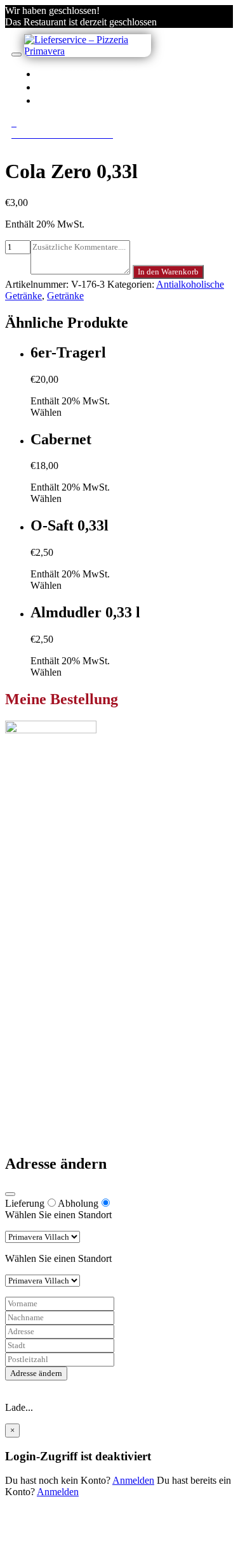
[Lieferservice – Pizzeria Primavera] (87, 51)
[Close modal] (10, 1194)
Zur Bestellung (35, 852)
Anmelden (133, 1480)
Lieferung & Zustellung (77, 1069)
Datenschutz (55, 1081)
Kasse (42, 996)
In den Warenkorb (168, 271)
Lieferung (24, 1203)
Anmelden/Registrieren (128, 100)
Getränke (65, 295)
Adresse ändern (36, 1373)
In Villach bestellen (120, 73)
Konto (71, 86)
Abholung (78, 1203)
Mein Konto (54, 985)
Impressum (52, 1092)
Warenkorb (52, 1008)
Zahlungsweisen (63, 1058)
